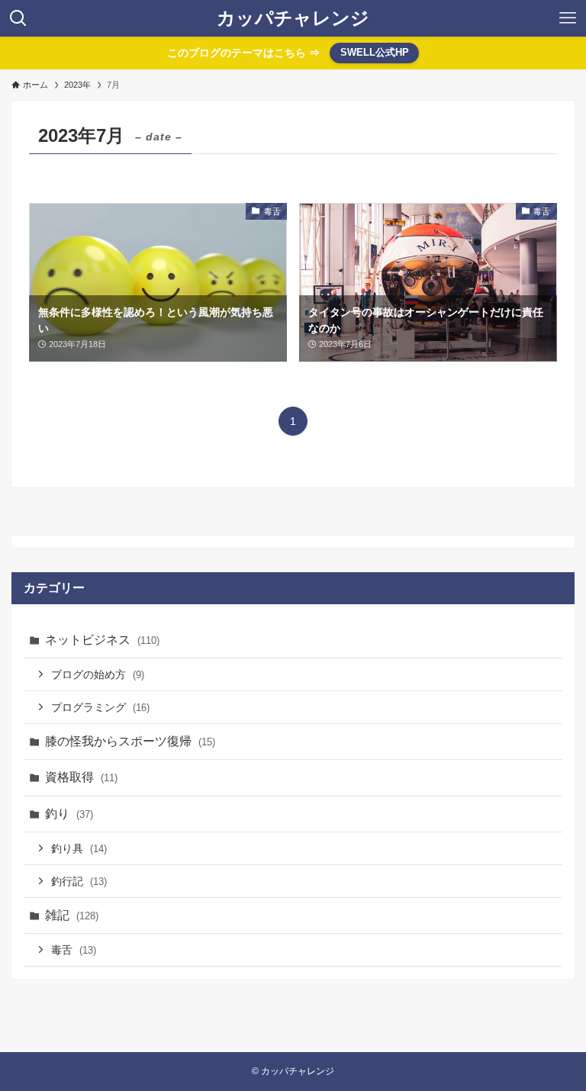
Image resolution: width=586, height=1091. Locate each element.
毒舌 (73, 950)
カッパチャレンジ (293, 18)
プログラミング (100, 707)
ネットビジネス (102, 639)
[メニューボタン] (567, 18)
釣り (69, 813)
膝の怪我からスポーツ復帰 (130, 741)
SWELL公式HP (374, 52)
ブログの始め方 (97, 674)
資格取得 (81, 777)
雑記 (71, 915)
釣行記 (79, 881)
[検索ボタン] (18, 18)
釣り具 (79, 848)
